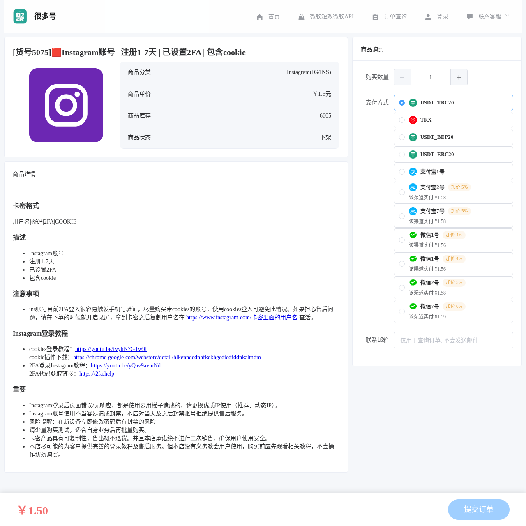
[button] (402, 77)
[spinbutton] (431, 77)
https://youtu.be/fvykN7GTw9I (111, 349)
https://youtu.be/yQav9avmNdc (127, 365)
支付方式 (377, 102)
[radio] (453, 103)
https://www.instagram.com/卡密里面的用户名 (242, 317)
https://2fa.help (96, 374)
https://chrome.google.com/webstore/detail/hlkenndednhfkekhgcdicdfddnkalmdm (167, 357)
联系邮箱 (377, 340)
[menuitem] (267, 16)
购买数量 (377, 77)
